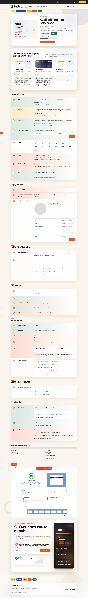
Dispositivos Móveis (16, 453)
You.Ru (24, 592)
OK (82, 2)
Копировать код (17, 85)
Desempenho (48, 452)
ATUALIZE (54, 33)
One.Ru (13, 579)
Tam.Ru (34, 579)
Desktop (13, 452)
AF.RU (29, 579)
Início (30, 6)
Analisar (14, 464)
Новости (37, 223)
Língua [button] (71, 6)
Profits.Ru (19, 579)
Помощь (36, 236)
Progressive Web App (50, 458)
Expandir (72, 136)
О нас (36, 220)
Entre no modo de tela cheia (44, 468)
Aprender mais (47, 3)
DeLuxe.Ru (72, 589)
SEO (47, 456)
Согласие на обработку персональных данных (44, 233)
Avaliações (36, 6)
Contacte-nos (44, 6)
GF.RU (25, 579)
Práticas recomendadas (50, 455)
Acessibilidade (49, 453)
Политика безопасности (40, 229)
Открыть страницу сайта (26, 85)
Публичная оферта (39, 226)
